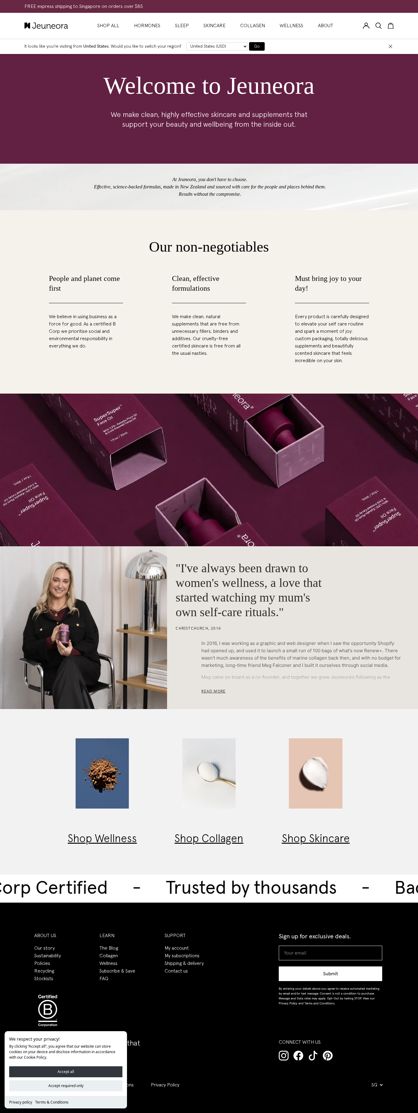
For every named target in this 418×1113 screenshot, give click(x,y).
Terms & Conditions (52, 1102)
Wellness (108, 963)
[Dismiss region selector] (390, 46)
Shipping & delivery (184, 963)
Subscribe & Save (117, 971)
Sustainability (47, 955)
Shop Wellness (102, 839)
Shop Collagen (208, 839)
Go (257, 46)
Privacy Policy (165, 1084)
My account (177, 948)
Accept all (66, 1071)
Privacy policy (20, 1102)
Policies (42, 963)
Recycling (44, 971)
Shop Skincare (316, 839)
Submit (330, 973)
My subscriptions (182, 955)
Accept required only (66, 1085)
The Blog (108, 948)
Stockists (43, 978)
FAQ (103, 978)
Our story (44, 948)
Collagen (108, 955)
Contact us (176, 971)
